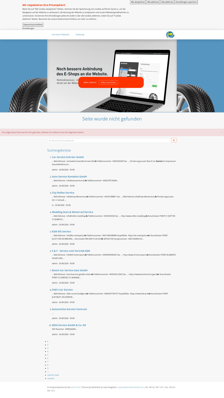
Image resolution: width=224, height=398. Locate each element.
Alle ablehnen (153, 2)
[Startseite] (170, 34)
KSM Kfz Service (61, 231)
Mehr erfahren (90, 82)
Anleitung (80, 34)
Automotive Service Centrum (69, 309)
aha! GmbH (75, 387)
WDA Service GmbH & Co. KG (69, 325)
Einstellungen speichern (186, 2)
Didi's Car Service (62, 289)
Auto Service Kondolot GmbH (69, 176)
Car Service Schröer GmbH (68, 157)
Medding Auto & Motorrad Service (72, 212)
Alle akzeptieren (138, 2)
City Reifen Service (63, 192)
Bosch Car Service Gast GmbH (70, 270)
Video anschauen (108, 82)
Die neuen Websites (60, 34)
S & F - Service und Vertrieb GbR (71, 250)
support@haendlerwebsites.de (130, 387)
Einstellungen (28, 28)
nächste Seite (53, 375)
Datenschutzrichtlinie (32, 24)
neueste (50, 378)
